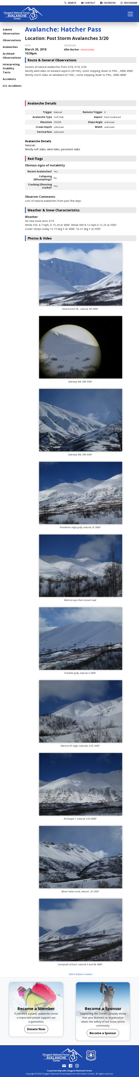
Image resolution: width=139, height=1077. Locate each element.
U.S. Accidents (12, 85)
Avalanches (10, 47)
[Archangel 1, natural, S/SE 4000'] (80, 784)
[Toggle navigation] (130, 14)
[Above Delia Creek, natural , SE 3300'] (80, 857)
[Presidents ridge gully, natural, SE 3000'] (80, 493)
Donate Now (36, 1029)
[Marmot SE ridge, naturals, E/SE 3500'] (80, 711)
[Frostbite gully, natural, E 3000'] (80, 638)
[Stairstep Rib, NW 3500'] (80, 347)
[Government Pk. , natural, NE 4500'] (80, 274)
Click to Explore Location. (81, 974)
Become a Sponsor (103, 1033)
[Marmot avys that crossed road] (80, 565)
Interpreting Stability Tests (11, 68)
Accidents (9, 79)
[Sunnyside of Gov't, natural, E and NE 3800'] (80, 929)
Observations (12, 40)
